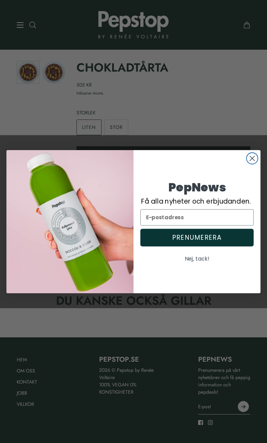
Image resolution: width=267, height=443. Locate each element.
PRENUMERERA (196, 237)
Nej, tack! (197, 259)
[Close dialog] (252, 158)
